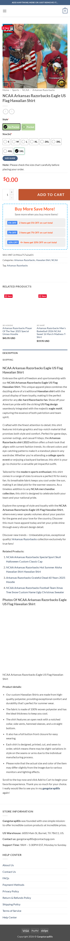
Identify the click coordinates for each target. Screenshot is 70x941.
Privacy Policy (11, 891)
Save (7, 28)
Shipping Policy (11, 904)
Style (6, 119)
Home (6, 90)
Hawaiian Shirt (43, 260)
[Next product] (5, 111)
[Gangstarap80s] (35, 11)
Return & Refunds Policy (17, 897)
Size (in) (7, 134)
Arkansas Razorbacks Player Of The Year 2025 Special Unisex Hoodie (17, 331)
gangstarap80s (51, 788)
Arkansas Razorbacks (43, 90)
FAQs (6, 878)
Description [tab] (10, 353)
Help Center (10, 917)
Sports (15, 90)
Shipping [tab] (8, 359)
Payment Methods (13, 884)
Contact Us (9, 871)
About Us (8, 865)
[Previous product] (11, 111)
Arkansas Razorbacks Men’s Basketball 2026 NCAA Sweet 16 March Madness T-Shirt (51, 332)
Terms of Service (12, 910)
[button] (5, 11)
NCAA (25, 90)
